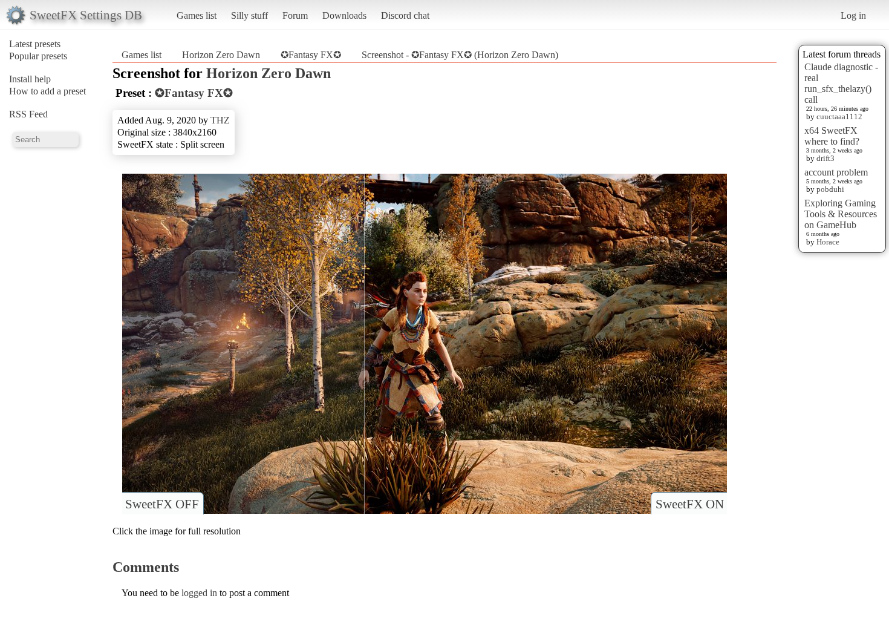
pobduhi (830, 189)
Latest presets (34, 44)
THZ (220, 120)
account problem (836, 172)
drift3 (825, 158)
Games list (197, 15)
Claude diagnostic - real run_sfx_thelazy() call (841, 83)
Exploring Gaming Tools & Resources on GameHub (840, 214)
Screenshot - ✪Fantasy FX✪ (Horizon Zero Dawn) (460, 55)
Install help (30, 79)
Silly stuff (249, 15)
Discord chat (405, 15)
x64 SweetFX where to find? (831, 135)
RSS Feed (28, 114)
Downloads (344, 15)
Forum (295, 15)
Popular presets (38, 56)
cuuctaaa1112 (839, 116)
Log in (853, 15)
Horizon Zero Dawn (221, 55)
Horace (827, 241)
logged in (199, 593)
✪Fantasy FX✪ (311, 55)
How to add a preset (47, 91)
